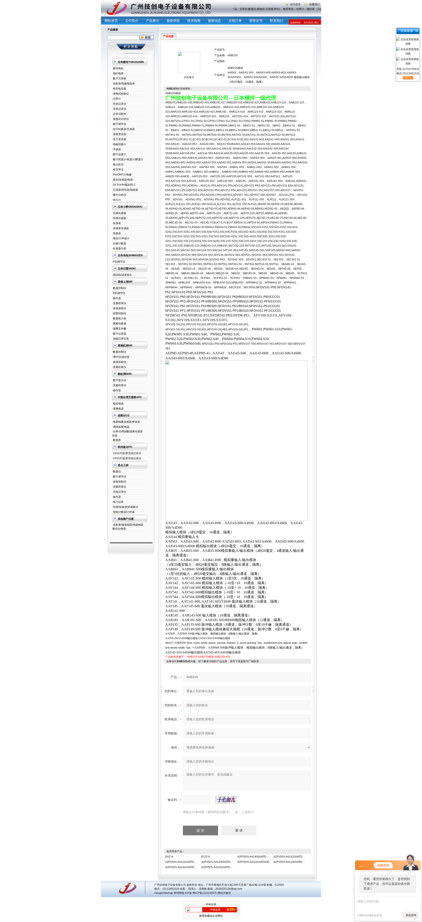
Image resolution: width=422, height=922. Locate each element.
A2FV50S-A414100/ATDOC (289, 856)
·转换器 (116, 233)
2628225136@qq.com (228, 888)
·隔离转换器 (119, 323)
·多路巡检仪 (119, 308)
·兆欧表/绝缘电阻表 (123, 83)
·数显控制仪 (119, 288)
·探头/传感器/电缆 (122, 179)
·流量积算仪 (119, 303)
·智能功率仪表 (120, 338)
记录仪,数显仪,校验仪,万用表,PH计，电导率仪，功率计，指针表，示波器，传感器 (284, 9)
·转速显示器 (119, 248)
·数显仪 (116, 471)
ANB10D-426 (222, 656)
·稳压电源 (118, 403)
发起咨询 (411, 915)
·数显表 (116, 440)
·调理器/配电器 (120, 426)
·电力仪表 (118, 501)
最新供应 (173, 20)
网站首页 (111, 20)
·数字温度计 (119, 154)
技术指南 (193, 20)
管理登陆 (179, 893)
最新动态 (214, 20)
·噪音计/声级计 (120, 238)
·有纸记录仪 (119, 103)
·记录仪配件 (119, 113)
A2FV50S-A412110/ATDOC (181, 861)
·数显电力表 (119, 318)
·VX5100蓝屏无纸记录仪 (126, 458)
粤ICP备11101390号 (205, 893)
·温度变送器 (119, 134)
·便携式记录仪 (120, 119)
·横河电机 (118, 68)
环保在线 (211, 904)
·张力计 (116, 199)
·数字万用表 (119, 78)
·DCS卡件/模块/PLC (124, 184)
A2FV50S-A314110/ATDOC (217, 867)
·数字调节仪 (119, 124)
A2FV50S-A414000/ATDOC (253, 856)
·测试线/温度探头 (122, 274)
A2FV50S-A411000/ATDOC (289, 861)
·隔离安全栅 (119, 328)
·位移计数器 (119, 243)
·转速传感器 (119, 218)
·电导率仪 (118, 169)
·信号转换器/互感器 (123, 129)
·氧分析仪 (118, 164)
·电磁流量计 (119, 144)
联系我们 (276, 20)
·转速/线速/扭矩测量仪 (125, 507)
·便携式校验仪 (120, 93)
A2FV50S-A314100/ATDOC (181, 867)
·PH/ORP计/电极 (122, 174)
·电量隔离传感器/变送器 (126, 421)
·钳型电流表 (119, 88)
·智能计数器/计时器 (123, 512)
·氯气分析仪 (119, 194)
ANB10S (192, 656)
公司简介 (131, 20)
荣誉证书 (255, 20)
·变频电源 (118, 408)
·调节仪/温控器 (120, 357)
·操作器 (116, 298)
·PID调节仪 (118, 261)
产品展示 (152, 20)
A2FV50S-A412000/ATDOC (217, 861)
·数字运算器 (119, 333)
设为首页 (295, 4)
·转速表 (116, 223)
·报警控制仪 (119, 313)
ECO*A (205, 856)
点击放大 (189, 77)
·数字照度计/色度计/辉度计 (127, 159)
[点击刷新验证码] (226, 799)
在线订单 (235, 20)
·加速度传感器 (120, 228)
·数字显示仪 (119, 380)
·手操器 (116, 149)
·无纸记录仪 (119, 108)
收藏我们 (314, 4)
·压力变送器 (119, 139)
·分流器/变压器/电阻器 (125, 189)
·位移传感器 (119, 213)
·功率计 (116, 98)
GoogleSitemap (163, 893)
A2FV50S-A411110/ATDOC (253, 861)
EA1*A (169, 856)
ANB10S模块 (206, 656)
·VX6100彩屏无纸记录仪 (126, 453)
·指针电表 (118, 73)
